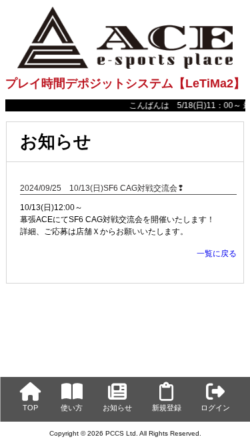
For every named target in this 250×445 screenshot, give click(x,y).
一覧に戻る (217, 253)
